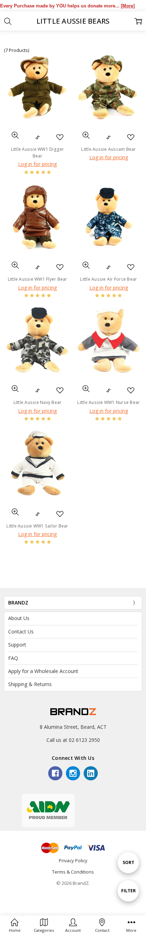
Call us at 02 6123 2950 (73, 740)
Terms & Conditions (73, 872)
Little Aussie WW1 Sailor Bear (37, 526)
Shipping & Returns (30, 684)
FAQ (13, 658)
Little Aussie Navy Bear (37, 402)
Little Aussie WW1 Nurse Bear (108, 402)
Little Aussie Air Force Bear (108, 279)
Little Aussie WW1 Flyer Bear (37, 279)
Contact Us (21, 631)
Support (17, 644)
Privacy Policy (73, 860)
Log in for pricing (37, 164)
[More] (123, 5)
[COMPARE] (37, 137)
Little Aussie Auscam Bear (108, 149)
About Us (18, 618)
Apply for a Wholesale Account (43, 671)
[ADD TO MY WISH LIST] (59, 137)
